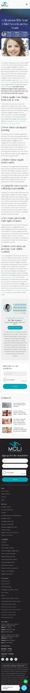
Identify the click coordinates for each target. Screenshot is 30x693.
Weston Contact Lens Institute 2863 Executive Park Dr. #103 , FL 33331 (10, 636)
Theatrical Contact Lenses (8, 614)
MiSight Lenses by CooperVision (10, 532)
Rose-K (3, 595)
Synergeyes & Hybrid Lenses (9, 589)
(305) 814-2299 (10, 629)
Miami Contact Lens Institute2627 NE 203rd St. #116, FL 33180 (9, 625)
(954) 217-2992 (10, 640)
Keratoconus (5, 545)
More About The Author (15, 327)
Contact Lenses (6, 507)
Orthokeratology (5, 530)
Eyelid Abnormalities (7, 565)
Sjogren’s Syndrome (7, 574)
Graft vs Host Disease (7, 571)
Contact (3, 497)
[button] (26, 4)
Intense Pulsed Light (7, 524)
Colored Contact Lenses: (8, 604)
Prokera (3, 512)
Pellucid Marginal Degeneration (10, 551)
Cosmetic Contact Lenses (8, 612)
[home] (4, 4)
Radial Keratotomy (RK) (8, 556)
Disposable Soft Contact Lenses (10, 601)
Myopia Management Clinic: (9, 527)
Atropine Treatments (7, 535)
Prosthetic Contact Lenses (8, 607)
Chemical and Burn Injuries (9, 559)
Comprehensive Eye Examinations (11, 515)
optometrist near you (9, 277)
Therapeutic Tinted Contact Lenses (11, 609)
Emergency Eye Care (7, 521)
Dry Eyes (3, 542)
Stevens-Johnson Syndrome (9, 568)
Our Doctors (5, 491)
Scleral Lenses (5, 581)
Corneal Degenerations (8, 562)
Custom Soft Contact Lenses (10, 598)
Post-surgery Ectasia (7, 548)
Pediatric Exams (6, 518)
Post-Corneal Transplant (8, 553)
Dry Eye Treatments (7, 510)
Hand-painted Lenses (7, 617)
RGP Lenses (4, 592)
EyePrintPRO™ (5, 584)
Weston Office (5, 494)
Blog (2, 499)
